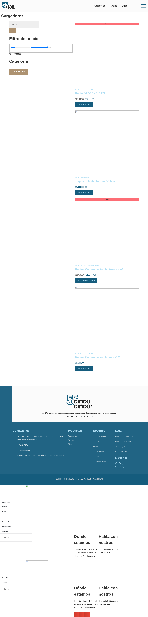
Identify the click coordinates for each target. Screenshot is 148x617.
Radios (113, 6)
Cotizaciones (6, 526)
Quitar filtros (18, 72)
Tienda (4, 582)
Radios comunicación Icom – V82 (97, 357)
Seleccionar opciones (86, 280)
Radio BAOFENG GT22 (90, 93)
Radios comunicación (84, 90)
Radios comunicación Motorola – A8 (99, 269)
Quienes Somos (7, 522)
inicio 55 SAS (7, 578)
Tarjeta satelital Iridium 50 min (95, 181)
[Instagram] (125, 465)
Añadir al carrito (84, 104)
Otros (124, 6)
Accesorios (99, 6)
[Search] (28, 537)
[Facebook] (118, 465)
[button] (76, 614)
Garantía (5, 531)
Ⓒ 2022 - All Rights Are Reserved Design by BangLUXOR (80, 479)
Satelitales (84, 178)
